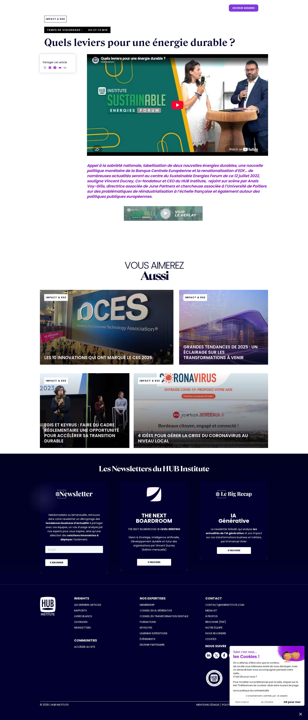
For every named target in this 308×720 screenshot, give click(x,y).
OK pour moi (292, 702)
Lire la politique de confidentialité (251, 690)
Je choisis (267, 702)
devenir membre (243, 8)
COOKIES (210, 638)
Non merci (242, 702)
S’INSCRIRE (154, 562)
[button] (99, 8)
